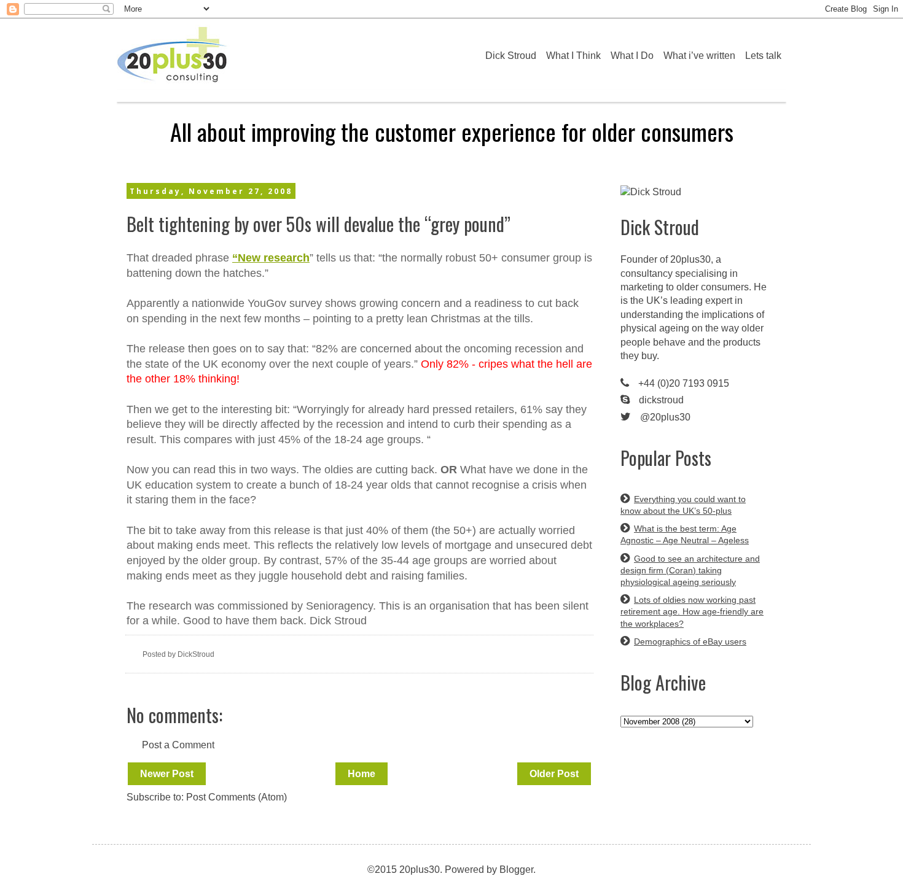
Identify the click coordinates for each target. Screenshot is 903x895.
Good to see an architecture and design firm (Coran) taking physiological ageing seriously (690, 570)
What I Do (632, 55)
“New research (271, 258)
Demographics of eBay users (690, 641)
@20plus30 (665, 417)
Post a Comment (178, 745)
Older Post (554, 774)
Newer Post (167, 774)
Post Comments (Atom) (236, 797)
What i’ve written (699, 55)
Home (361, 774)
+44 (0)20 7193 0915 (683, 383)
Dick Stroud (510, 55)
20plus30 (690, 259)
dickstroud (661, 400)
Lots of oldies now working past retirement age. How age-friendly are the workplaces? (692, 611)
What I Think (573, 55)
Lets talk (763, 55)
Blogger (516, 869)
